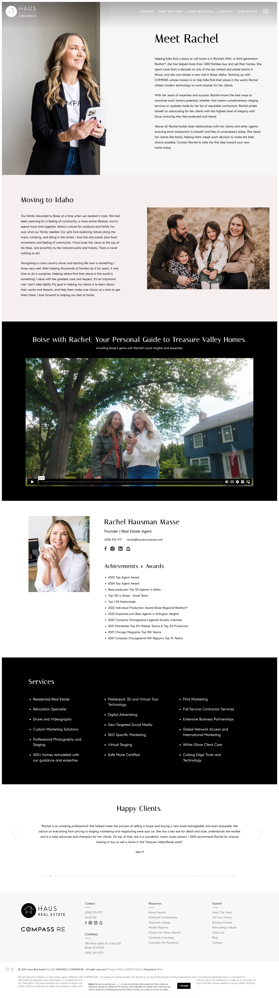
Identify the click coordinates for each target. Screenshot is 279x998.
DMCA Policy (134, 969)
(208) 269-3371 (94, 953)
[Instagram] (90, 923)
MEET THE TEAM (170, 11)
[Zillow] (100, 923)
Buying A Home (222, 922)
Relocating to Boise (224, 927)
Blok (159, 969)
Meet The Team (222, 912)
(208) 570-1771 (247, 11)
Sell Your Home (222, 917)
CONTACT (225, 11)
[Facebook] (86, 923)
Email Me (91, 917)
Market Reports (158, 927)
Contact (217, 943)
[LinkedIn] (95, 923)
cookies (118, 984)
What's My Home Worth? (164, 932)
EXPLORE (147, 11)
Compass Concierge (161, 937)
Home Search (157, 912)
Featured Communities (163, 917)
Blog (215, 937)
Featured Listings (159, 922)
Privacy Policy (115, 969)
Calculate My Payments (163, 943)
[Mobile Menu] (265, 11)
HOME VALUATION (200, 11)
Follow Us (218, 932)
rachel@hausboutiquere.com (145, 539)
